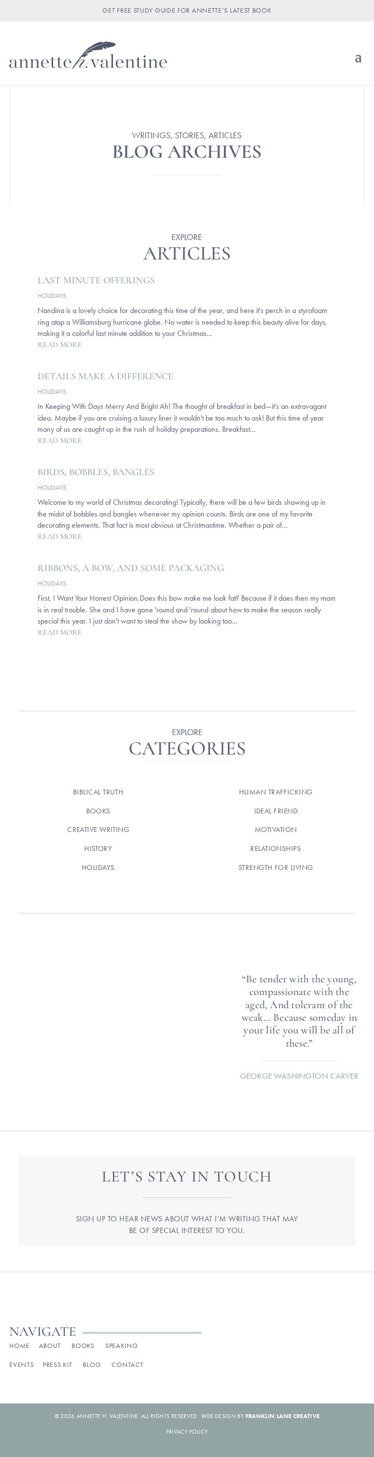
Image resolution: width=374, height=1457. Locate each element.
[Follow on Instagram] (295, 1348)
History (98, 848)
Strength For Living (276, 867)
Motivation (276, 829)
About (50, 1345)
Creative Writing (98, 829)
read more (59, 345)
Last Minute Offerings (96, 280)
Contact (127, 1364)
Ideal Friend (276, 811)
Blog (92, 1364)
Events (21, 1364)
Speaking (121, 1345)
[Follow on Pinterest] (336, 1348)
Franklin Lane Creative (282, 1416)
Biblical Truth (98, 792)
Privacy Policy (186, 1432)
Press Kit (57, 1364)
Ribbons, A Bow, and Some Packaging (130, 568)
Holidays (51, 295)
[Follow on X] (315, 1348)
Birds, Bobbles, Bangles (95, 472)
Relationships (275, 848)
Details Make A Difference (105, 376)
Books (98, 811)
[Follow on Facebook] (274, 1348)
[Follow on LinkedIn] (356, 1348)
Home (19, 1345)
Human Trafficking (276, 792)
